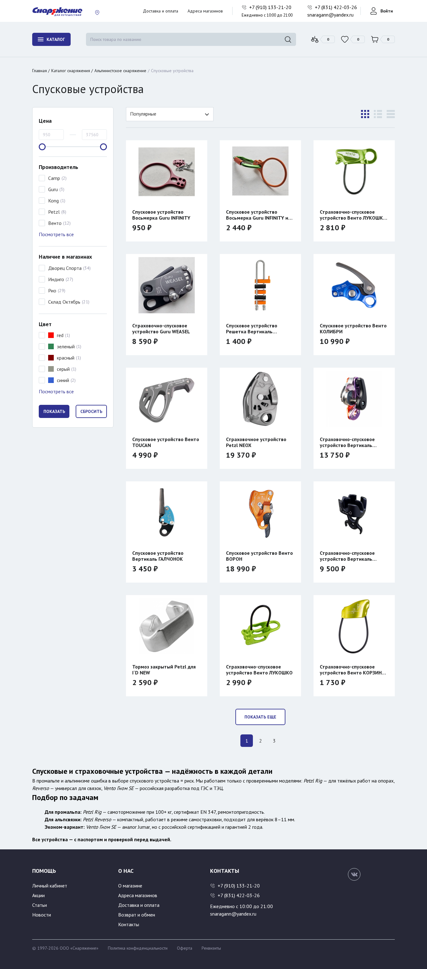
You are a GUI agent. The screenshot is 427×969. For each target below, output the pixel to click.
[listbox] (170, 114)
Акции (38, 895)
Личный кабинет (49, 885)
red (60, 335)
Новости (41, 915)
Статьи (39, 905)
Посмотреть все (56, 234)
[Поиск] (288, 39)
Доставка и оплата (160, 11)
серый (63, 368)
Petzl (54, 211)
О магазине (130, 885)
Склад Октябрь (64, 301)
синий (63, 380)
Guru (53, 189)
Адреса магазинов (205, 11)
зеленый (66, 346)
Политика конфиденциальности (138, 948)
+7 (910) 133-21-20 (271, 7)
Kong (53, 200)
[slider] (42, 146)
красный (65, 357)
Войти (386, 10)
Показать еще (260, 717)
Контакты (128, 924)
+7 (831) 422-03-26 (336, 7)
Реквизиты (211, 948)
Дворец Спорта (65, 268)
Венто (55, 223)
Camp (54, 178)
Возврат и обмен (136, 915)
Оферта (184, 948)
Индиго (56, 279)
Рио (52, 290)
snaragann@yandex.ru (330, 15)
